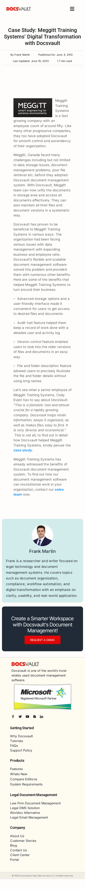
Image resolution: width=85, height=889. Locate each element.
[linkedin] (41, 716)
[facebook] (13, 716)
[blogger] (34, 716)
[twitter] (20, 716)
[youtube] (27, 716)
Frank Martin (22, 54)
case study (22, 450)
